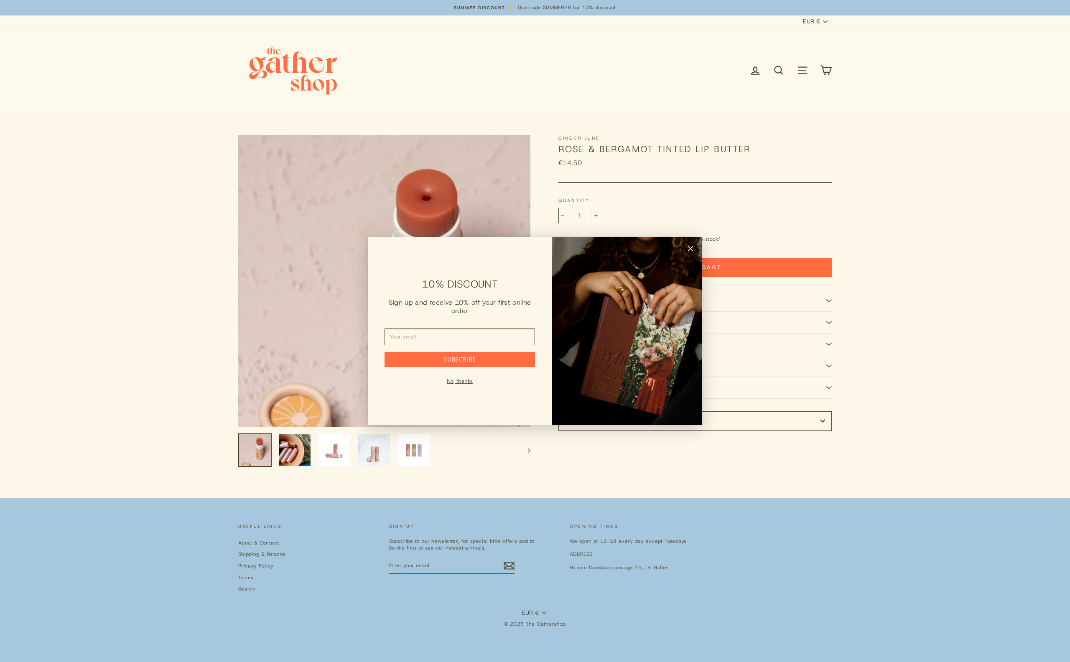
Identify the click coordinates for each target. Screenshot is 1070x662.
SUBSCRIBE (459, 359)
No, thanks (460, 380)
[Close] (690, 250)
